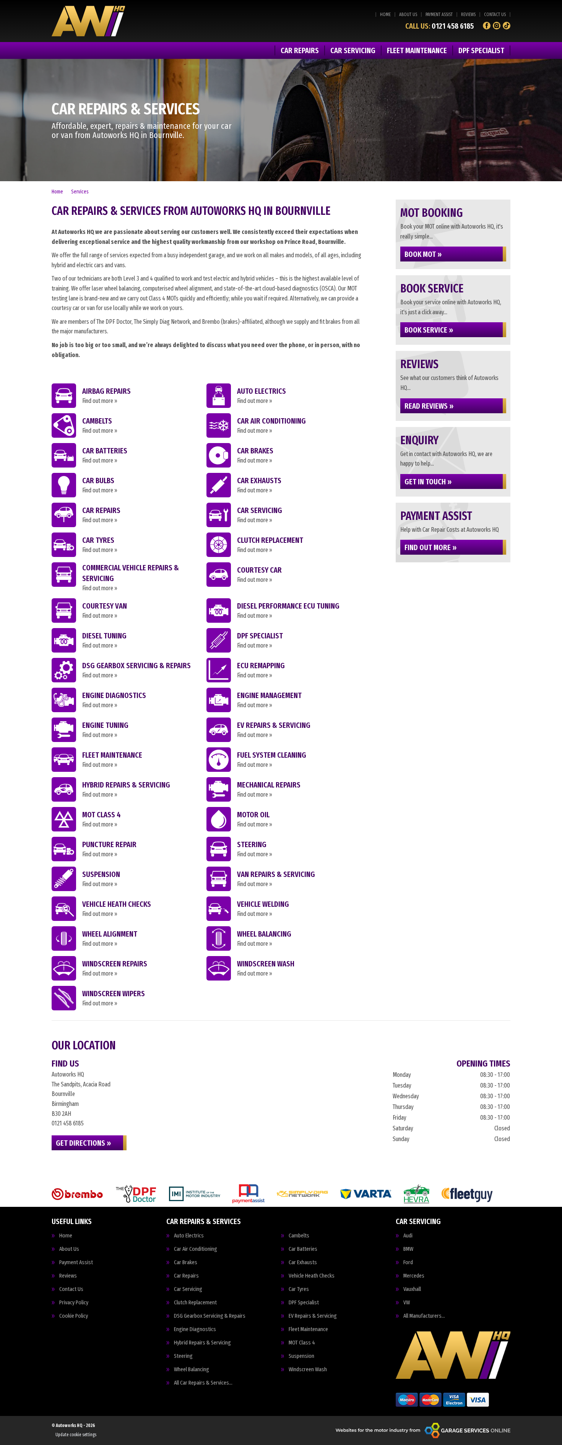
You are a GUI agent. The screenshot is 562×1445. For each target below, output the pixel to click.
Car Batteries (303, 1249)
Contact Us (495, 14)
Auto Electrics (189, 1236)
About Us (408, 14)
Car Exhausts (303, 1262)
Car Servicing (352, 50)
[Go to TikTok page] (506, 25)
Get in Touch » (428, 481)
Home (385, 14)
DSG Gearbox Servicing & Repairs (209, 1316)
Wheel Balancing (191, 1369)
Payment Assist (439, 14)
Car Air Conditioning (195, 1249)
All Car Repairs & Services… (203, 1383)
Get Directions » (83, 1143)
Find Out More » (430, 547)
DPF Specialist (481, 50)
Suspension (301, 1356)
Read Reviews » (428, 406)
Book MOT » (423, 254)
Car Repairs (300, 50)
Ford (408, 1262)
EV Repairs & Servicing (313, 1316)
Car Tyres (299, 1289)
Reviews (468, 14)
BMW (408, 1249)
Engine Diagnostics (195, 1329)
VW (406, 1302)
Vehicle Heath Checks (312, 1276)
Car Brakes (185, 1262)
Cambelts (299, 1236)
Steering (183, 1356)
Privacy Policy (73, 1302)
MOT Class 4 (302, 1343)
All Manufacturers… (424, 1316)
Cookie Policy (73, 1316)
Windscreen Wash (308, 1369)
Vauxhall (412, 1289)
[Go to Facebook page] (487, 25)
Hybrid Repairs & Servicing (202, 1343)
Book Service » (428, 329)
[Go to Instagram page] (496, 25)
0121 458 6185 (439, 26)
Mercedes (413, 1276)
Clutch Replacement (195, 1302)
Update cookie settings (75, 1434)
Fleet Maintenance (417, 50)
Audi (408, 1236)
